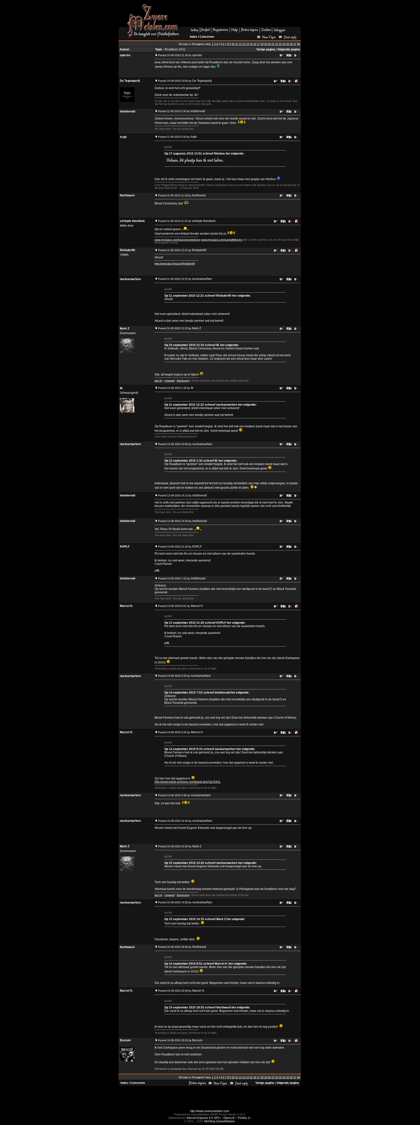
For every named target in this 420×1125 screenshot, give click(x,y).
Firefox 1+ (244, 1118)
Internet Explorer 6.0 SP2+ (203, 1118)
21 (272, 44)
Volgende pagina (288, 49)
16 (254, 44)
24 (283, 44)
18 (262, 44)
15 (251, 44)
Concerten (207, 36)
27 (294, 44)
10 (233, 44)
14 (247, 44)
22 (276, 44)
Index (193, 36)
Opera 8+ (229, 1118)
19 (265, 44)
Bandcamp (183, 380)
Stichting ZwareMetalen (219, 1121)
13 (243, 44)
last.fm (158, 380)
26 (291, 44)
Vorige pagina (265, 49)
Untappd (170, 380)
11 (236, 44)
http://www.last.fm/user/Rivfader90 (175, 263)
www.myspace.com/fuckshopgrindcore (178, 239)
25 (287, 44)
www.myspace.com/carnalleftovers (222, 239)
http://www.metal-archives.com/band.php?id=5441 (187, 782)
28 (298, 44)
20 (269, 44)
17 (258, 44)
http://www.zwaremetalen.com (209, 1111)
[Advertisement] (242, 15)
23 (280, 44)
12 (240, 44)
